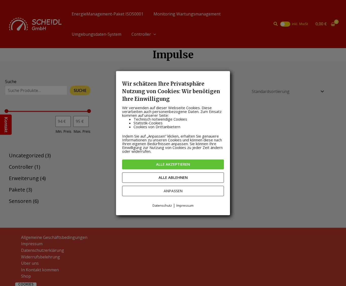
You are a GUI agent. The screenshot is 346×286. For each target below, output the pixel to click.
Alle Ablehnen (173, 177)
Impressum (185, 205)
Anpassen (173, 190)
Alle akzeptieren (173, 164)
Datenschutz (162, 205)
